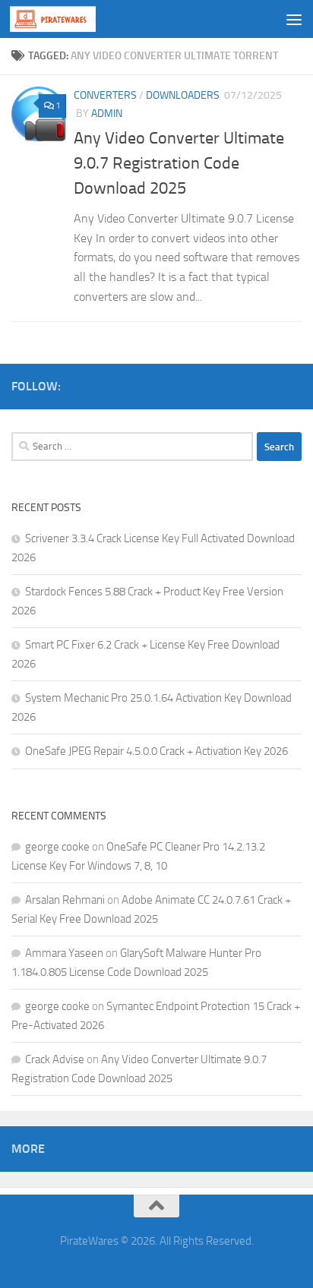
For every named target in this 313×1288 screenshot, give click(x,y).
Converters (105, 95)
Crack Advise (54, 1059)
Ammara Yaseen (64, 953)
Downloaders (183, 95)
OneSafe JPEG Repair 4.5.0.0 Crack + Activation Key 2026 (156, 751)
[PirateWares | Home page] (67, 19)
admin (106, 113)
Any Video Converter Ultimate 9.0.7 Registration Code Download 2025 (179, 163)
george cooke (57, 847)
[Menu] (294, 19)
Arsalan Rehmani (65, 900)
